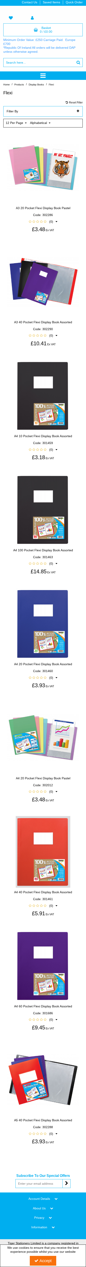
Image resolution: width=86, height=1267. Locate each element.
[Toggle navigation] (43, 75)
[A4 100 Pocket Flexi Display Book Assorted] (43, 509)
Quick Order (74, 2)
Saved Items (51, 2)
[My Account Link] (32, 18)
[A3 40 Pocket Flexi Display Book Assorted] (43, 281)
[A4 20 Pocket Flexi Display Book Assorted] (43, 623)
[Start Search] (78, 62)
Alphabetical (39, 123)
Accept (45, 1261)
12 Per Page (15, 123)
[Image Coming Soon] (43, 167)
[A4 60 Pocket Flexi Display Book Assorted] (43, 965)
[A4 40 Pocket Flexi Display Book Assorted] (43, 851)
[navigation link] (10, 18)
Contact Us (29, 2)
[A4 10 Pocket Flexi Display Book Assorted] (43, 395)
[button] (43, 221)
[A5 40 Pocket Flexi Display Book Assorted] (43, 1079)
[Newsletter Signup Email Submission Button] (66, 1183)
